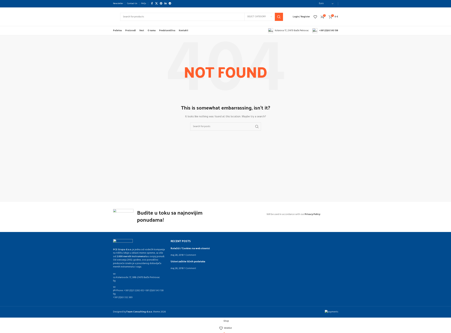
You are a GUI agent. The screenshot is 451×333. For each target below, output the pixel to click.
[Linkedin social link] (165, 3)
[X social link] (156, 3)
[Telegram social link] (170, 3)
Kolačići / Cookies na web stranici (190, 248)
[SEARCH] (279, 17)
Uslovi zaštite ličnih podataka (188, 261)
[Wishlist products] (315, 16)
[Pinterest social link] (161, 3)
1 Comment (190, 255)
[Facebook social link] (152, 3)
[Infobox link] (288, 30)
